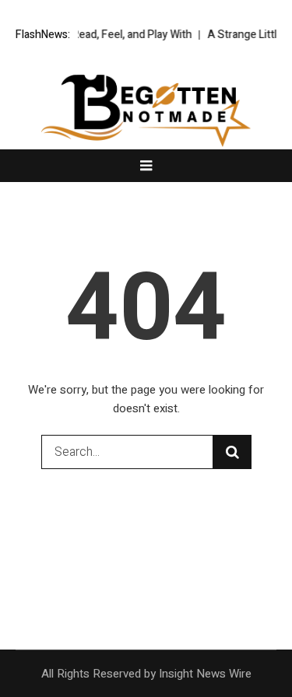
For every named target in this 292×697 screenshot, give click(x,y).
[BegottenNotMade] (146, 111)
